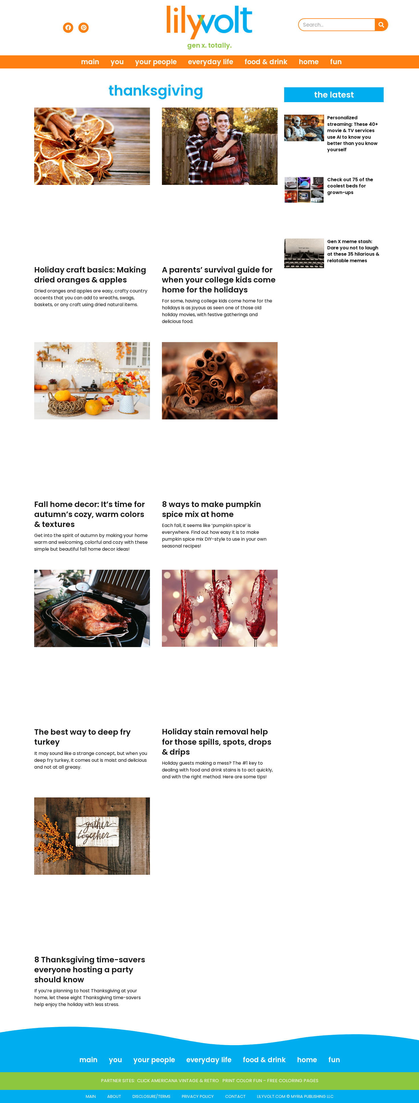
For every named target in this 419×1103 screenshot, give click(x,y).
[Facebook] (68, 28)
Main (90, 61)
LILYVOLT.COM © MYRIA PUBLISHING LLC (295, 1096)
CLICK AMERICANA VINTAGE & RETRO (178, 1080)
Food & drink (266, 61)
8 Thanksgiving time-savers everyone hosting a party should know (89, 969)
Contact (235, 1096)
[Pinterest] (83, 28)
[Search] (381, 25)
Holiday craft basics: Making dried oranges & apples (90, 274)
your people (156, 61)
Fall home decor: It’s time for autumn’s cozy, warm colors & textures (89, 514)
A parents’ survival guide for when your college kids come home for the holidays (219, 279)
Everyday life (210, 61)
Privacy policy (198, 1096)
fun (336, 61)
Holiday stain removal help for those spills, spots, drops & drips (216, 741)
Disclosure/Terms (151, 1096)
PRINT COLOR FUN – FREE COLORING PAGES (270, 1080)
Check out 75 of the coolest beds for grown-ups (350, 186)
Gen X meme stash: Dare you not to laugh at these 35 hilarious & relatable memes (353, 251)
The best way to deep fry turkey (82, 737)
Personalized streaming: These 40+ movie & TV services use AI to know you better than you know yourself (352, 133)
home (309, 61)
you (117, 61)
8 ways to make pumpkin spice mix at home (211, 509)
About (114, 1096)
